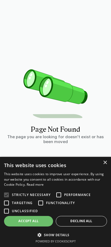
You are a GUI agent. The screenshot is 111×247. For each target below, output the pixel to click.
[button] (55, 234)
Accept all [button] (28, 221)
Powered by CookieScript (56, 241)
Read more (35, 184)
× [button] (105, 163)
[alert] (55, 202)
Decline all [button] (81, 221)
